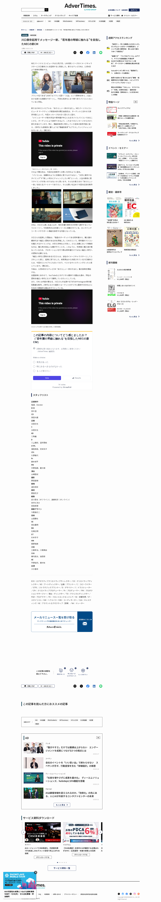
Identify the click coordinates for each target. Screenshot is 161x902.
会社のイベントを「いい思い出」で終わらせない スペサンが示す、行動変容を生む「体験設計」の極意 (72, 764)
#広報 (111, 21)
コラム (35, 15)
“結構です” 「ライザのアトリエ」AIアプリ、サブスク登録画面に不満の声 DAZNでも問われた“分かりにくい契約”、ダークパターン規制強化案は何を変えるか (125, 61)
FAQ (39, 894)
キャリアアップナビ (124, 108)
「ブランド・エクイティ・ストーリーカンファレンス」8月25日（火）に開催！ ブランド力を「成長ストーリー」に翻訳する (128, 157)
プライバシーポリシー (70, 894)
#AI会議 (56, 21)
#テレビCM (91, 21)
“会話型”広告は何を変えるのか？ (113, 221)
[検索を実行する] (46, 9)
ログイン (134, 10)
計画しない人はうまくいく (126, 285)
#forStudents (67, 21)
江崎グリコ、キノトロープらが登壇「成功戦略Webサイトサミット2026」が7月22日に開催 (128, 167)
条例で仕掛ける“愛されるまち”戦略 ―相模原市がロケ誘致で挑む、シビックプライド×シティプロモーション (125, 80)
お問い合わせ (57, 894)
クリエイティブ (60, 15)
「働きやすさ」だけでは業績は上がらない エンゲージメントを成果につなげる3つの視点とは (72, 749)
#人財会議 (102, 21)
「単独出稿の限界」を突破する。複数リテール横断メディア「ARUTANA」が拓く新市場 (128, 126)
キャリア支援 (73, 15)
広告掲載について (114, 10)
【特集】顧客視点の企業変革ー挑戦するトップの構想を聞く (128, 117)
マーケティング (46, 15)
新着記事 (27, 15)
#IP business (80, 21)
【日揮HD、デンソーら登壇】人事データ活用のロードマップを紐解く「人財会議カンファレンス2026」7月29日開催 (129, 177)
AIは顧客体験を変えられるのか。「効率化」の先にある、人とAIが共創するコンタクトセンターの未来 (71, 794)
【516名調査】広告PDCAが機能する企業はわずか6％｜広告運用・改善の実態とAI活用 (81, 849)
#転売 (118, 21)
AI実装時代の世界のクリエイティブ (114, 251)
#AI (49, 21)
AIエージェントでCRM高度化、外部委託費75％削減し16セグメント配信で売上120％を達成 (42, 851)
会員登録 (124, 10)
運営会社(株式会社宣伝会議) (88, 894)
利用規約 (47, 894)
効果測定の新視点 (130, 250)
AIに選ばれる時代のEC (128, 221)
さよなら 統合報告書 (124, 270)
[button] (75, 52)
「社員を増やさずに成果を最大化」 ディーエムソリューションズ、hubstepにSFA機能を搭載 (72, 779)
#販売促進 (33, 35)
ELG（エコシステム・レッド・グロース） (127, 302)
